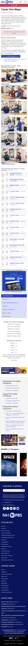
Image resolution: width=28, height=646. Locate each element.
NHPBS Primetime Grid (11, 386)
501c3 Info (3, 528)
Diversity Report (4, 544)
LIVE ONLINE (11, 356)
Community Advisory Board (7, 537)
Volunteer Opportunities (6, 592)
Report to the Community (6, 555)
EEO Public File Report (10, 631)
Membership (4, 583)
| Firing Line (9, 602)
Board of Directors (5, 530)
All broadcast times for (15, 59)
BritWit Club (4, 572)
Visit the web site (10, 56)
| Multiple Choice (8, 604)
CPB (17, 638)
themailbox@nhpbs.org (9, 505)
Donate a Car (4, 576)
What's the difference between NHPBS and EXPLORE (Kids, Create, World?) (15, 421)
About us (13, 640)
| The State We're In (9, 620)
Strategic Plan (4, 557)
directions (21, 500)
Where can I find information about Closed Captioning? (14, 425)
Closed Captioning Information (10, 302)
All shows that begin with (11, 61)
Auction (3, 569)
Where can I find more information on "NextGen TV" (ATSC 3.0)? (15, 414)
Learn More (14, 360)
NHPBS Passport (5, 585)
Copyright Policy (4, 542)
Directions (6, 643)
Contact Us (5, 306)
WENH (15, 630)
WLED (19, 630)
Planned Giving (4, 587)
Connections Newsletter (12, 390)
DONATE (13, 5)
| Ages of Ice (7, 626)
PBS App (23, 356)
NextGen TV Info (6, 316)
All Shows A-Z (5, 299)
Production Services (5, 551)
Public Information (5, 553)
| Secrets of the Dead (12, 624)
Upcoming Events (5, 590)
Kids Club (3, 581)
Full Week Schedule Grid (8, 309)
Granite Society (4, 578)
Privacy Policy (20, 643)
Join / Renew (13, 643)
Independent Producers (6, 546)
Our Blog (3, 526)
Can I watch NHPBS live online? (14, 411)
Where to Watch (6, 313)
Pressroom (3, 548)
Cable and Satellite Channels (14, 336)
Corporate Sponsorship (6, 574)
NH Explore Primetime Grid (12, 388)
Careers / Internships (5, 533)
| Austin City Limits (11, 622)
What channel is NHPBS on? (7, 560)
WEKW (24, 630)
